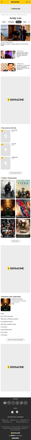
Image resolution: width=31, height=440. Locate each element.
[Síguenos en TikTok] (22, 403)
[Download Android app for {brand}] (18, 411)
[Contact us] (26, 403)
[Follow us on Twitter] (13, 403)
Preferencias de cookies (15, 429)
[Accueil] (14, 2)
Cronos (2, 313)
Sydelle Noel (14, 157)
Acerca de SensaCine (5, 426)
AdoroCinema (6, 422)
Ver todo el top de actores (15, 172)
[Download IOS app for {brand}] (13, 411)
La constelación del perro (7, 321)
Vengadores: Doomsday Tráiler (8, 216)
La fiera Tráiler (23, 197)
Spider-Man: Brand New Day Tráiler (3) (23, 216)
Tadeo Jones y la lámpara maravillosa (9, 318)
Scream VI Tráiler (8, 236)
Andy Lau (14, 14)
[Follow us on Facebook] (9, 403)
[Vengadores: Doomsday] (5, 304)
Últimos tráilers (15, 241)
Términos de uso (25, 426)
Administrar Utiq (16, 428)
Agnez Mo (14, 143)
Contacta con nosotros (16, 426)
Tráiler (12, 303)
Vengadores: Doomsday (16, 299)
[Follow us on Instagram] (17, 403)
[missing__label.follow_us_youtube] (5, 403)
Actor (11, 14)
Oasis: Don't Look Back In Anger (8, 324)
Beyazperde (23, 420)
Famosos (7, 14)
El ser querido (4, 332)
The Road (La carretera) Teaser (8, 197)
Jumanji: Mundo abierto (6, 329)
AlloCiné (4, 420)
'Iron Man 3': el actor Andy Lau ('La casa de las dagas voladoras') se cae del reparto (23, 67)
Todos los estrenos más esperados (15, 339)
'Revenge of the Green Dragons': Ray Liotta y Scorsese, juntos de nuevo (22, 54)
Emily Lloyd (14, 130)
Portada (3, 14)
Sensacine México (20, 422)
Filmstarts (12, 420)
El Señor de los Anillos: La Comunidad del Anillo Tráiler (23, 236)
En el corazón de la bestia (7, 316)
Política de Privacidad (7, 428)
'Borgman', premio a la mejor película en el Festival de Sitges (14, 44)
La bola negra (4, 334)
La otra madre (4, 326)
